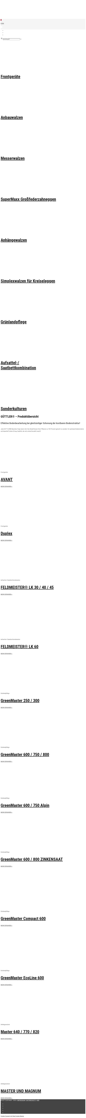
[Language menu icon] (1, 27)
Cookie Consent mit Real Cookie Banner (12, 1116)
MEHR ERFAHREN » (6, 486)
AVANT (7, 479)
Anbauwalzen (12, 117)
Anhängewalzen (14, 240)
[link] (20, 39)
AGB (38, 1100)
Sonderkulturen (14, 408)
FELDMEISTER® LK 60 (19, 646)
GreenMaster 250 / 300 (20, 700)
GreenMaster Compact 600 (23, 918)
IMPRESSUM (21, 1100)
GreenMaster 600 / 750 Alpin (25, 805)
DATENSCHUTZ (31, 1100)
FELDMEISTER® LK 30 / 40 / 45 (27, 587)
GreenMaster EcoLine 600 (22, 977)
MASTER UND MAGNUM (21, 1091)
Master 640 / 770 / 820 (20, 1031)
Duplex (6, 533)
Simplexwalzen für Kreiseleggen (28, 281)
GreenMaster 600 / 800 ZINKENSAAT (32, 859)
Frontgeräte (10, 76)
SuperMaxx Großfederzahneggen (28, 199)
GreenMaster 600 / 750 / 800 (25, 754)
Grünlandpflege (14, 321)
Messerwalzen (13, 158)
